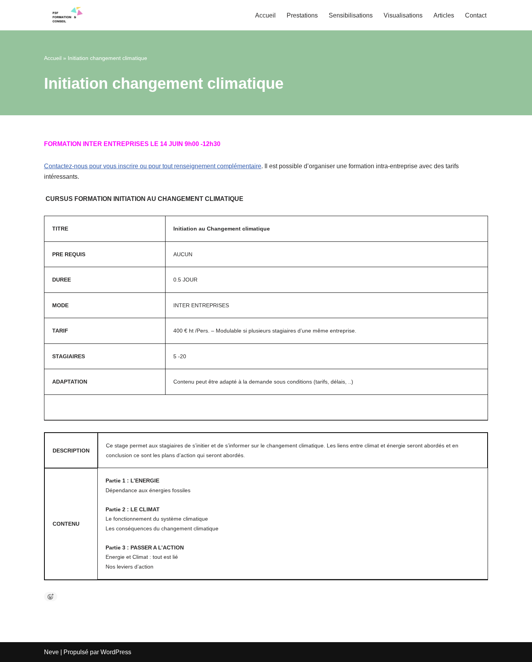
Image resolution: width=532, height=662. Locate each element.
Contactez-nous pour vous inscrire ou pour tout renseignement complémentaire (152, 166)
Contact (475, 15)
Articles (443, 15)
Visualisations (403, 15)
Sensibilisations (351, 15)
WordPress (115, 652)
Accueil (265, 15)
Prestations (302, 15)
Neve (51, 652)
